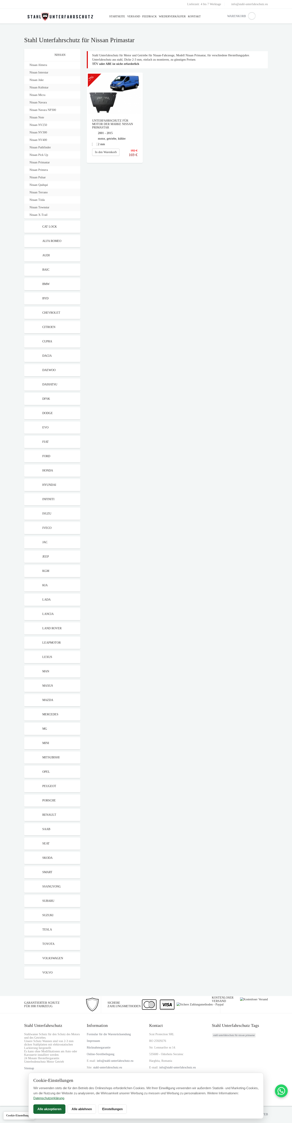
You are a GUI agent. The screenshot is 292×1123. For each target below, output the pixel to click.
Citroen (48, 327)
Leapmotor (51, 642)
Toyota (48, 944)
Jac (44, 542)
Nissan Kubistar (39, 87)
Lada (46, 599)
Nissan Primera (38, 170)
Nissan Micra (37, 95)
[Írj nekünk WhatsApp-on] (281, 1090)
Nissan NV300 (38, 132)
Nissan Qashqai (38, 184)
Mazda (47, 700)
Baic (45, 269)
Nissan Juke (36, 80)
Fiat (45, 441)
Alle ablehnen (82, 1109)
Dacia (47, 355)
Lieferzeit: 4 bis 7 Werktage (204, 4)
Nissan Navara (38, 102)
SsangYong (51, 886)
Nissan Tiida (37, 199)
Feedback (149, 16)
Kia (45, 585)
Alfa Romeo (51, 241)
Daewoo (49, 370)
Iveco (47, 527)
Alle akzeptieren (49, 1109)
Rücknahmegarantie (99, 1047)
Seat (46, 843)
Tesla (47, 929)
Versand (133, 16)
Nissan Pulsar (37, 177)
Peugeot (49, 786)
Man (45, 671)
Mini (45, 743)
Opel (46, 771)
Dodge (47, 413)
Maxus (47, 685)
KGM (45, 571)
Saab (46, 829)
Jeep (45, 556)
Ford (46, 456)
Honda (47, 470)
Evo (45, 427)
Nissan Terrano (38, 192)
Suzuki (47, 915)
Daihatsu (49, 384)
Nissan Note (36, 117)
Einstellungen (112, 1109)
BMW (46, 284)
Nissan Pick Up (38, 155)
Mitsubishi (51, 757)
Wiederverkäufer (172, 16)
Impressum (93, 1040)
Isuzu (46, 513)
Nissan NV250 (38, 125)
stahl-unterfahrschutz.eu (107, 1067)
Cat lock (49, 226)
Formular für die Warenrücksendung (109, 1034)
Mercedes (50, 714)
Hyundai (49, 484)
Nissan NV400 (38, 140)
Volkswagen (52, 958)
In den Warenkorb (106, 152)
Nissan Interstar (38, 72)
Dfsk (46, 398)
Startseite (117, 16)
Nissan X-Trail (38, 214)
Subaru (48, 900)
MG (44, 728)
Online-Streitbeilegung (100, 1054)
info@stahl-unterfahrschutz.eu (249, 4)
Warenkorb (230, 16)
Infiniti (48, 499)
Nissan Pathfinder (40, 147)
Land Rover (52, 628)
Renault (49, 814)
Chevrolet (51, 312)
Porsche (49, 800)
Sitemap (29, 1068)
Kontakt (194, 16)
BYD (45, 298)
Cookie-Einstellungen (19, 1115)
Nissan (60, 55)
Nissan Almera (38, 65)
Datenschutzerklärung (48, 1098)
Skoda (47, 857)
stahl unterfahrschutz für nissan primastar (234, 1035)
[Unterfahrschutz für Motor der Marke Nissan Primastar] (115, 93)
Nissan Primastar (39, 162)
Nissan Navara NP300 (42, 110)
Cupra (47, 341)
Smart (47, 872)
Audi (46, 255)
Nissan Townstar (39, 207)
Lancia (48, 614)
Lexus (47, 657)
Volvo (47, 972)
